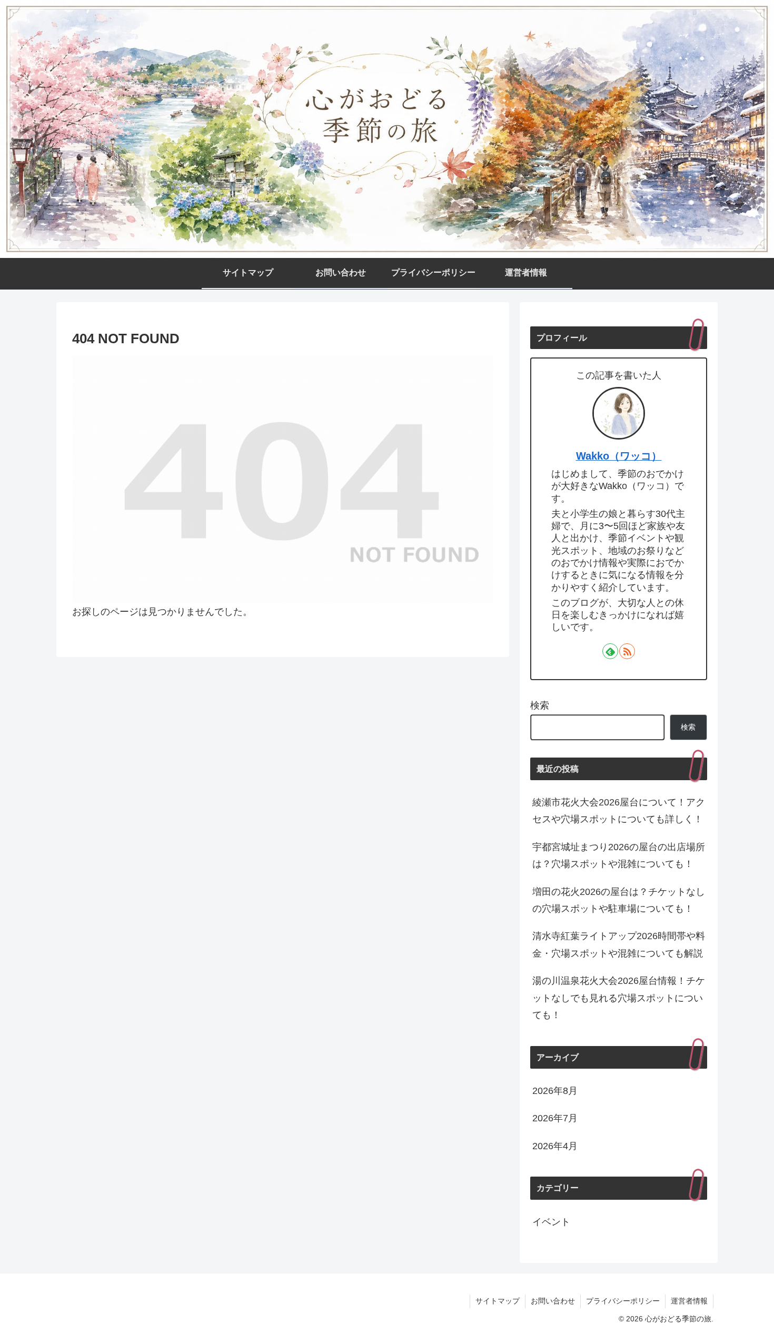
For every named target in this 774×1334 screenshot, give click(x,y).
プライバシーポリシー (623, 1301)
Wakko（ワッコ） (619, 456)
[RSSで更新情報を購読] (627, 651)
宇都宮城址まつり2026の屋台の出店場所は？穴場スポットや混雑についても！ (618, 855)
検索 (539, 705)
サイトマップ (497, 1301)
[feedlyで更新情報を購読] (610, 651)
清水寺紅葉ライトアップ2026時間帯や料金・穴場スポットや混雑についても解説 (618, 944)
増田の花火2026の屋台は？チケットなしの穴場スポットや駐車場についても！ (618, 900)
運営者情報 (689, 1301)
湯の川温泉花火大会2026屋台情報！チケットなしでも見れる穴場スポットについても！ (618, 997)
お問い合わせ (553, 1301)
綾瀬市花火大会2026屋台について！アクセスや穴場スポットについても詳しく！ (618, 810)
